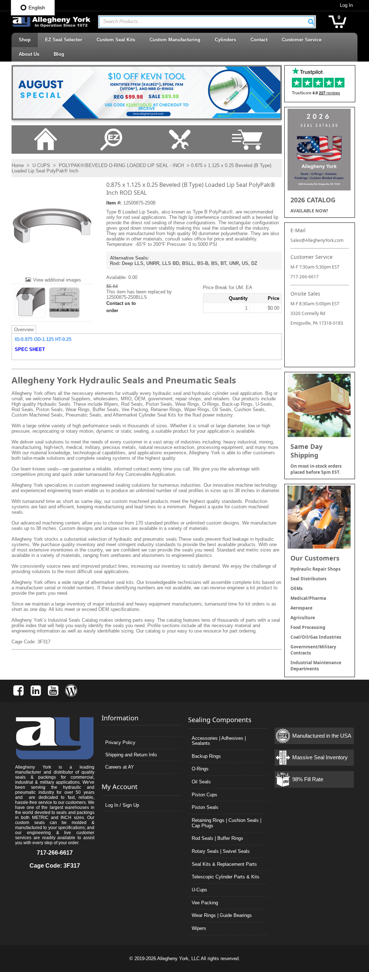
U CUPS (41, 165)
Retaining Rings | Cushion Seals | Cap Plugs (226, 823)
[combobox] (206, 21)
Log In (346, 5)
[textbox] (203, 22)
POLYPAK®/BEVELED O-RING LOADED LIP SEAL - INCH (121, 165)
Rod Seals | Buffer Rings (217, 838)
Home (18, 165)
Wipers (199, 928)
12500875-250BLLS (126, 297)
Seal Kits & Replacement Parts (224, 864)
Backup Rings (206, 756)
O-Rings (200, 768)
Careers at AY (119, 767)
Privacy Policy (120, 742)
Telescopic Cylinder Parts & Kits (225, 876)
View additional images (57, 280)
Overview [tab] (24, 329)
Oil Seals (201, 781)
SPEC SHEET (30, 349)
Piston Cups (204, 794)
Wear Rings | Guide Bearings (222, 915)
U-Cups (199, 889)
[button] (311, 21)
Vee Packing (205, 902)
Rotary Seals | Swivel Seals (221, 851)
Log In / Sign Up (122, 805)
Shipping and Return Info (131, 754)
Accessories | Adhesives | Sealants (219, 740)
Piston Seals (205, 807)
